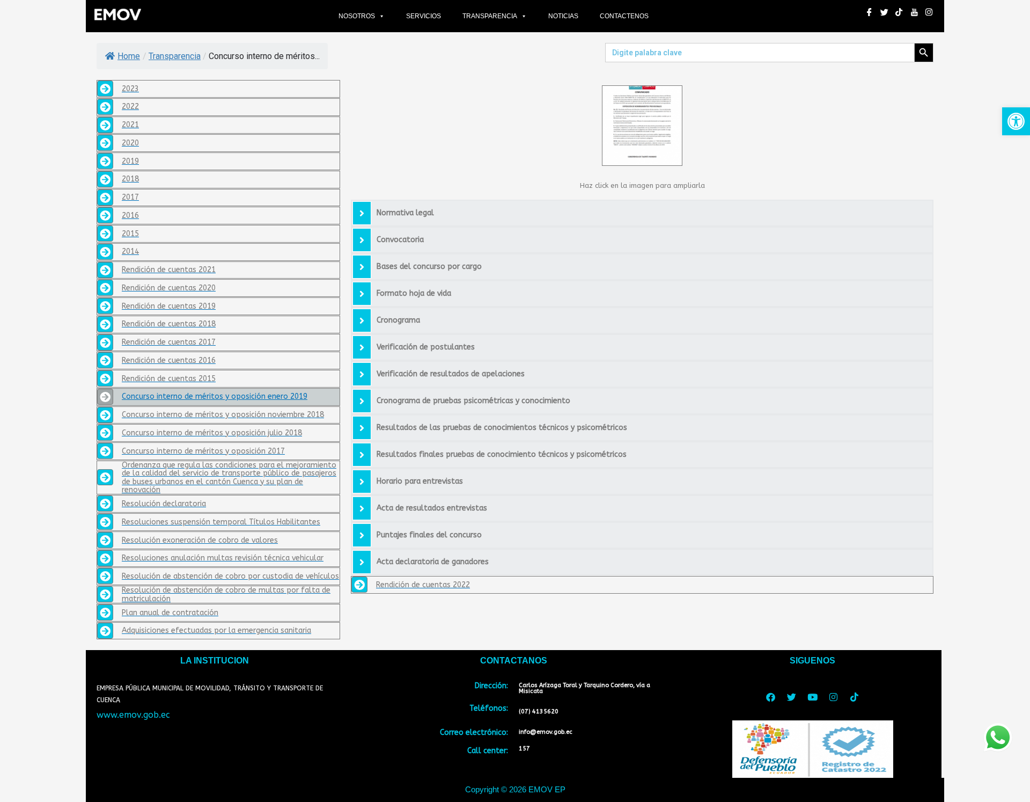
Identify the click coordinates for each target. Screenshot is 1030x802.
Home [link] (128, 56)
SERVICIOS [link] (423, 16)
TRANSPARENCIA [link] (489, 16)
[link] (1016, 121)
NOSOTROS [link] (357, 16)
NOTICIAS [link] (563, 16)
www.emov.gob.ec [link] (133, 715)
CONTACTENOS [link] (624, 16)
